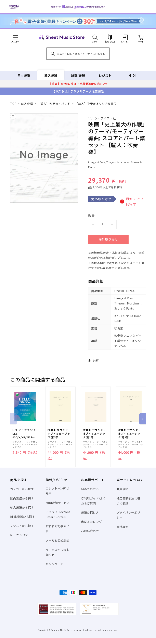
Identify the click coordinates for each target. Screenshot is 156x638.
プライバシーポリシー (128, 515)
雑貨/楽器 (78, 75)
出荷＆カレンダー (93, 522)
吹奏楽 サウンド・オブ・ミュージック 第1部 (94, 433)
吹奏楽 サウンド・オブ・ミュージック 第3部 (59, 433)
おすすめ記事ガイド (57, 528)
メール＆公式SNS (57, 540)
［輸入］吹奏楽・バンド (54, 104)
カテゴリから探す (22, 489)
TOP (13, 104)
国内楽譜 (23, 75)
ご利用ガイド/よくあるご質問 (93, 500)
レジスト (105, 75)
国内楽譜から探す (22, 498)
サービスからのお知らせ (57, 552)
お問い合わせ (90, 531)
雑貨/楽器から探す (22, 517)
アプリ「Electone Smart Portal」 (58, 514)
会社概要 (122, 527)
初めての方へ (90, 489)
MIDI (132, 75)
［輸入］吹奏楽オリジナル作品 (96, 104)
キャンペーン (54, 564)
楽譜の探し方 (90, 512)
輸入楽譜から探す (22, 507)
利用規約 (122, 489)
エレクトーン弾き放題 (57, 490)
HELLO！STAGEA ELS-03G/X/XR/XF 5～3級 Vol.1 (23, 433)
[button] (95, 37)
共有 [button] (96, 360)
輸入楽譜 (50, 75)
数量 (91, 215)
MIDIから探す (19, 535)
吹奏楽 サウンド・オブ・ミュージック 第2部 (129, 433)
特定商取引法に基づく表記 (128, 500)
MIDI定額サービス (58, 503)
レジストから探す (22, 526)
